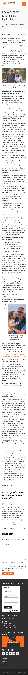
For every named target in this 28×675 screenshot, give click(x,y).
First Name (6, 596)
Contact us (5, 659)
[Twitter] (7, 653)
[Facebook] (3, 653)
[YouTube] (10, 653)
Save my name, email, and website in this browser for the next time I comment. (14, 568)
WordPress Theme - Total (9, 672)
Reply (24, 528)
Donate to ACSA (13, 643)
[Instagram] (13, 653)
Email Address (7, 591)
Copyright (5, 664)
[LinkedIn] (17, 653)
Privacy (4, 661)
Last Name (6, 601)
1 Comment (22, 34)
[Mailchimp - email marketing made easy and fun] (11, 610)
